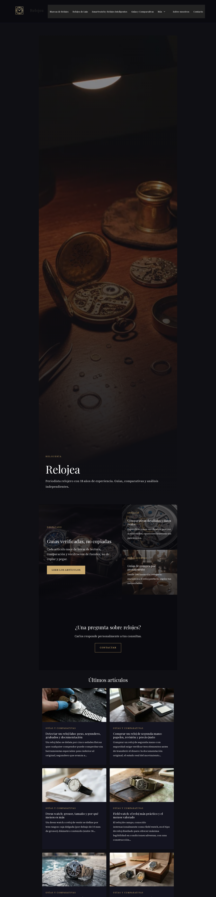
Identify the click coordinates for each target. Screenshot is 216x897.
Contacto (198, 11)
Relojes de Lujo (80, 11)
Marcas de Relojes (59, 11)
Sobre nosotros (181, 11)
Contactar (108, 647)
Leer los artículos (66, 570)
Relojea (37, 10)
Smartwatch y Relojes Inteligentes (109, 11)
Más (160, 11)
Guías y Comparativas (142, 11)
